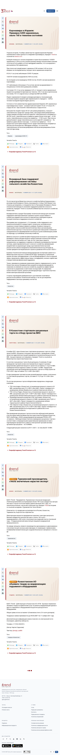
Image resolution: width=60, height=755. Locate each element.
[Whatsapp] (3, 739)
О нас (32, 707)
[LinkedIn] (20, 739)
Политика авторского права (38, 727)
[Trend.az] (7, 11)
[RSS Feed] (23, 739)
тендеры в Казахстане (14, 637)
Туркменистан (11, 538)
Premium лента (5, 709)
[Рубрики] (57, 11)
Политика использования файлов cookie (41, 730)
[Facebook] (6, 739)
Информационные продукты (9, 725)
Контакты (33, 712)
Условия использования (37, 723)
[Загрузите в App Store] (6, 745)
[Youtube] (13, 739)
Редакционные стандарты (38, 714)
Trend (53, 54)
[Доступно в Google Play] (17, 745)
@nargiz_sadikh (17, 630)
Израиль (10, 136)
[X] (10, 739)
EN (50, 751)
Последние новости (7, 707)
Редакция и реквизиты (37, 709)
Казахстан (10, 286)
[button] (2, 18)
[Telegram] (17, 739)
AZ (53, 751)
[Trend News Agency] (6, 685)
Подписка (4, 723)
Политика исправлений (37, 716)
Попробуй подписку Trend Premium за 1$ (22, 152)
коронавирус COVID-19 (21, 136)
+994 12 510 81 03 (6, 697)
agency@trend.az (6, 699)
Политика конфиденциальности (39, 725)
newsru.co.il (18, 56)
